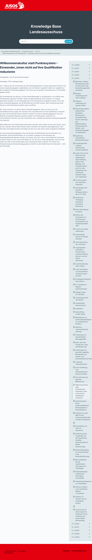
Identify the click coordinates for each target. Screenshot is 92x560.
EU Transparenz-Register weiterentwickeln (81, 287)
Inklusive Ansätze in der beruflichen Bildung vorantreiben (81, 490)
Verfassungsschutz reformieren (81, 299)
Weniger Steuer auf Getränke (80, 293)
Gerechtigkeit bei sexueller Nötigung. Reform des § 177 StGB (81, 191)
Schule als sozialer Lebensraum (81, 230)
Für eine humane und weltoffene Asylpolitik (81, 182)
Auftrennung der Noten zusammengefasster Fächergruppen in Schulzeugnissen (82, 405)
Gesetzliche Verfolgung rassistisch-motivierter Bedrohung (79, 202)
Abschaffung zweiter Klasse (80, 313)
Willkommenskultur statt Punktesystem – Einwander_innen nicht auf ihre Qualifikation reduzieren (31, 53)
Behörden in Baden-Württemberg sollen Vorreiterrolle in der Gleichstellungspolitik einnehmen (82, 86)
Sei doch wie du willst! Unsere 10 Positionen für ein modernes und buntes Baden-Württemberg (81, 515)
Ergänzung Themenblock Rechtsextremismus (81, 138)
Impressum (66, 551)
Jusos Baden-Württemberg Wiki (10, 51)
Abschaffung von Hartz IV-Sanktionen (81, 428)
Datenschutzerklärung (79, 551)
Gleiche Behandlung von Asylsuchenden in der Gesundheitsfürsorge (82, 453)
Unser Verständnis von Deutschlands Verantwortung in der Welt (81, 272)
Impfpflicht (79, 309)
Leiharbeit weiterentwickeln (81, 363)
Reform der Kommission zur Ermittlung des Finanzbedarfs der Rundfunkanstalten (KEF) (81, 220)
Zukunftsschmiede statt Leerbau (81, 265)
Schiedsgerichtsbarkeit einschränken (83, 280)
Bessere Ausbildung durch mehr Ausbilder (81, 96)
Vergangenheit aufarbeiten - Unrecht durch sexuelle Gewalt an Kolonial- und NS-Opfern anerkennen (81, 254)
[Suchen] (86, 5)
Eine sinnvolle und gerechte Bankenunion (81, 379)
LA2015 (37, 51)
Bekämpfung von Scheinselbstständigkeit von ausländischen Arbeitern (83, 321)
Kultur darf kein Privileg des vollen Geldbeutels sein (81, 345)
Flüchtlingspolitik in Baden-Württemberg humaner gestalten (81, 146)
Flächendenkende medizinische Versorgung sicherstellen (81, 475)
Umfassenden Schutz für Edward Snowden (81, 237)
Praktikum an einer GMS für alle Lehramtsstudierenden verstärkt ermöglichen (82, 416)
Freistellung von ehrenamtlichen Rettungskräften (80, 337)
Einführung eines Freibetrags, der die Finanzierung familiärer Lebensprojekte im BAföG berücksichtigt (81, 440)
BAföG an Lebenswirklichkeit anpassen (81, 329)
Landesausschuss (27, 51)
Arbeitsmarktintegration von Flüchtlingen (83, 482)
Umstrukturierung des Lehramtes (81, 243)
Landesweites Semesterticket (80, 304)
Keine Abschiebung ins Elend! (81, 211)
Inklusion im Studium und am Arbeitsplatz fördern (81, 500)
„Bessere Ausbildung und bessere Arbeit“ (80, 103)
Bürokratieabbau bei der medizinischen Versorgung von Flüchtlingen (81, 464)
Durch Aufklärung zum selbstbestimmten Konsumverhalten (81, 371)
